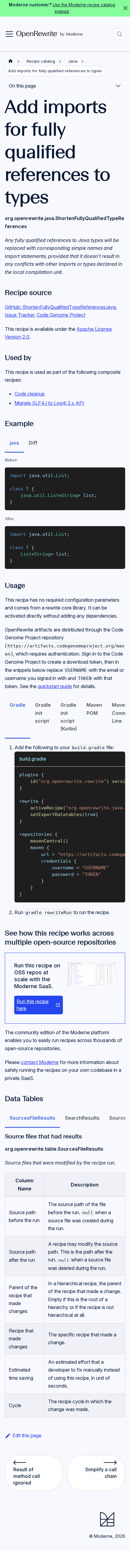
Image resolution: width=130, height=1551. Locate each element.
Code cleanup (30, 394)
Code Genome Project (61, 315)
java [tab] (14, 443)
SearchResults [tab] (82, 1118)
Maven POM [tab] (94, 709)
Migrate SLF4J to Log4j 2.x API (49, 403)
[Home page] (10, 61)
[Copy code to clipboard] (118, 475)
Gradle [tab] (17, 705)
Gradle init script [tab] (43, 713)
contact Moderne (40, 1062)
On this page (22, 86)
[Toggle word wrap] (107, 774)
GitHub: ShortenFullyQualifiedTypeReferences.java (60, 307)
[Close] (125, 8)
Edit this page (26, 1435)
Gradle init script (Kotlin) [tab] (68, 717)
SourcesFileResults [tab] (32, 1118)
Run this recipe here (33, 1004)
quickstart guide (55, 686)
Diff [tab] (33, 443)
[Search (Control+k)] (119, 34)
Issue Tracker (19, 315)
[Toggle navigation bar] (9, 34)
